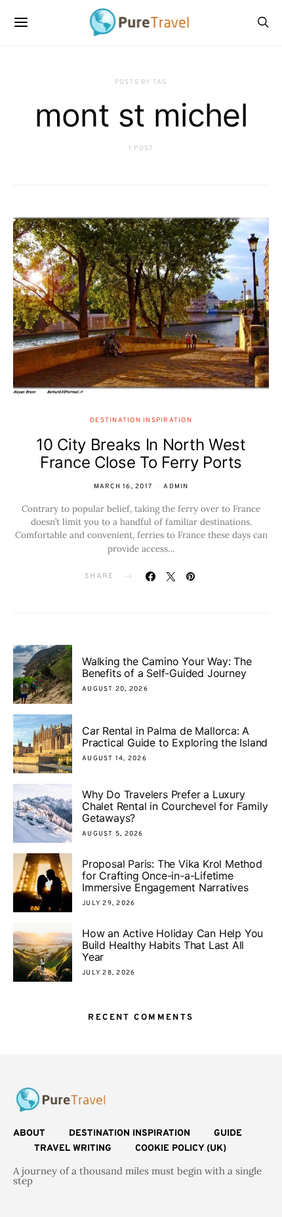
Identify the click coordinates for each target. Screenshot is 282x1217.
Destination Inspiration (141, 420)
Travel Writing (72, 1148)
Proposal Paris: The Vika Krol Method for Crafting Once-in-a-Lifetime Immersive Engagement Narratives (172, 875)
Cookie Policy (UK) (180, 1148)
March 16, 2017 (123, 486)
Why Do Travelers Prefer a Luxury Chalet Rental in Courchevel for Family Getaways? (175, 806)
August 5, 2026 (113, 834)
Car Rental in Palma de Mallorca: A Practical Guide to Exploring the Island (175, 736)
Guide (228, 1133)
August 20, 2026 (115, 689)
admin (175, 486)
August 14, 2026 (114, 758)
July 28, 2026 (108, 973)
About (29, 1133)
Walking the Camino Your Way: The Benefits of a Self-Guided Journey (167, 667)
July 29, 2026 (108, 903)
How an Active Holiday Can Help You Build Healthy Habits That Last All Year (172, 945)
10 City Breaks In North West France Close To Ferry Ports (141, 453)
